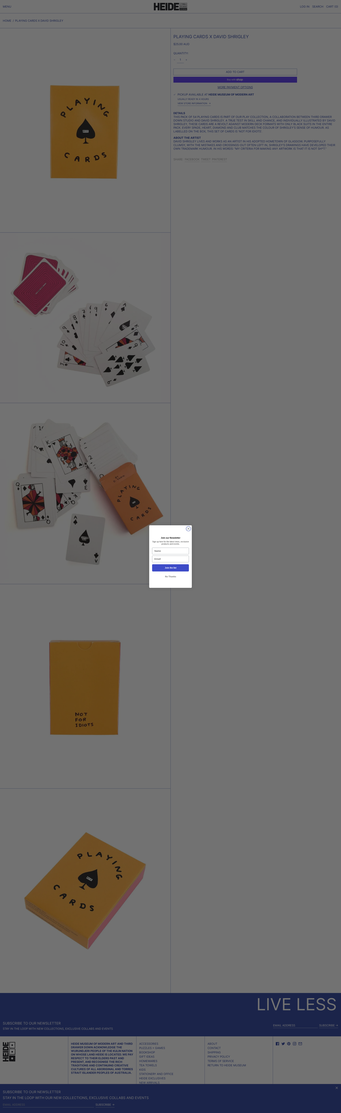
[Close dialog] (188, 528)
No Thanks (170, 576)
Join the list (170, 568)
